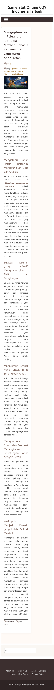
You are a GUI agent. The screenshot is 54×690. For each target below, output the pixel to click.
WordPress (41, 684)
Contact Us (22, 671)
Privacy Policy (38, 674)
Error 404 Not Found (19, 674)
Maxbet (14, 71)
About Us (10, 671)
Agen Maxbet (16, 68)
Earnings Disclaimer (39, 671)
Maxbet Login (17, 74)
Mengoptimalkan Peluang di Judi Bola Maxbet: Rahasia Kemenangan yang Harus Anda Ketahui (16, 45)
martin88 (10, 621)
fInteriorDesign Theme (18, 684)
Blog (9, 63)
